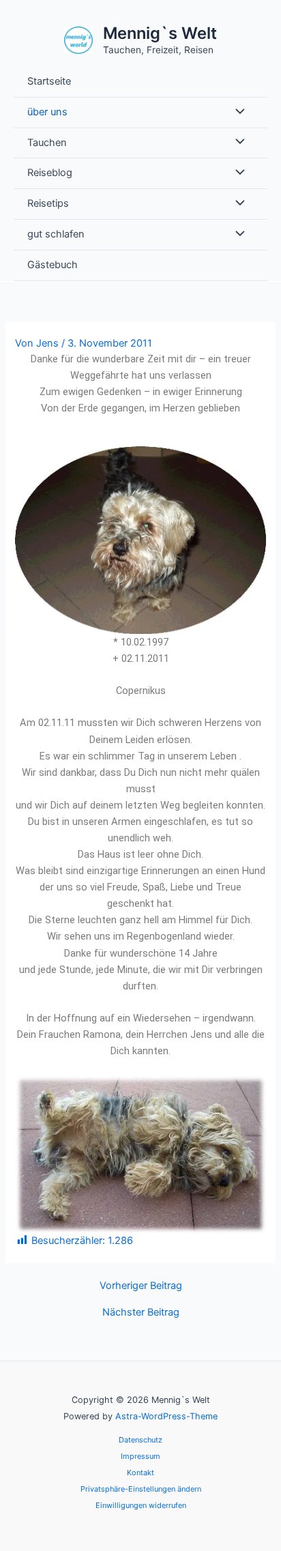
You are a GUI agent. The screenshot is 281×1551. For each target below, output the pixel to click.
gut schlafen (56, 234)
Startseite (49, 81)
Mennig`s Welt (160, 33)
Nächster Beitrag (140, 1312)
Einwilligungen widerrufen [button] (140, 1505)
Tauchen (47, 142)
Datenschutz (140, 1440)
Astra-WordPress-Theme (166, 1416)
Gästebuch (52, 265)
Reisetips (48, 203)
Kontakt (140, 1472)
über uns (47, 112)
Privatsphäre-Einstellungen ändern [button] (140, 1489)
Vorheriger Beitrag (141, 1286)
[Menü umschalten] (237, 113)
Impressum (140, 1456)
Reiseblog (49, 172)
